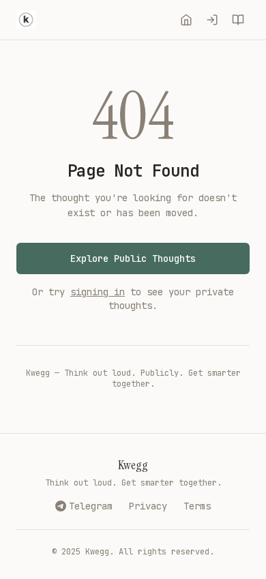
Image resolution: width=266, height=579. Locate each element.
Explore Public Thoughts (133, 258)
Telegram (91, 506)
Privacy (148, 506)
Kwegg (133, 465)
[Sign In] (212, 19)
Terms (197, 506)
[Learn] (238, 19)
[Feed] (186, 19)
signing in (97, 292)
